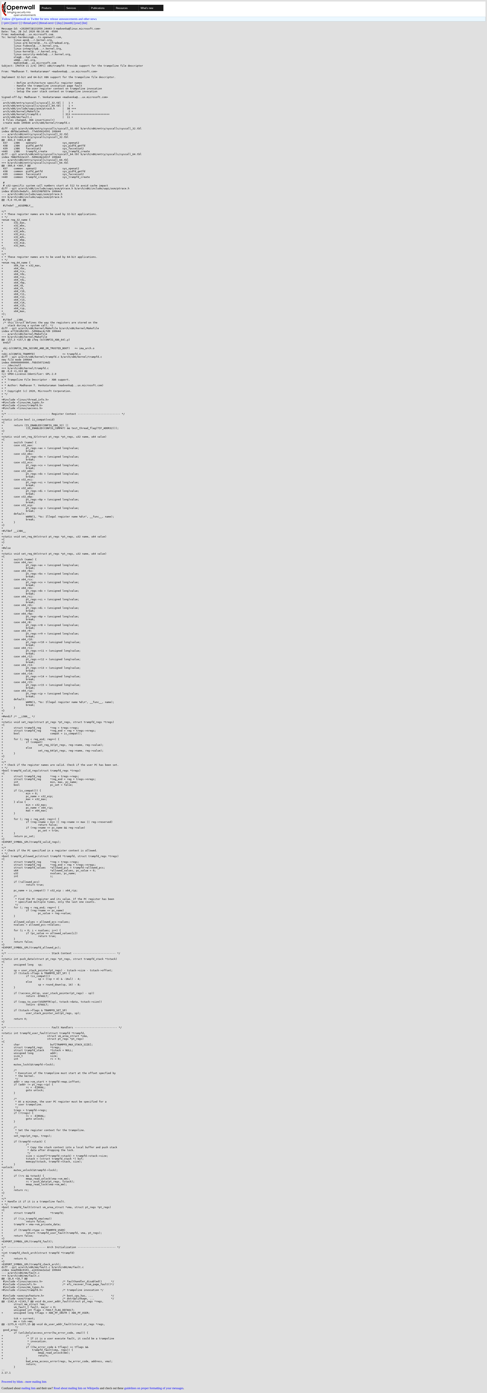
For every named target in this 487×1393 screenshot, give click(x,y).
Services (71, 8)
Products (47, 8)
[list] (84, 23)
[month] (68, 23)
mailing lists (28, 1388)
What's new (147, 8)
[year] (77, 23)
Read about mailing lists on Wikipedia (76, 1388)
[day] (60, 23)
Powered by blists (12, 1381)
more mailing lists (35, 1381)
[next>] (15, 23)
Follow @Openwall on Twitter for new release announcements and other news (49, 19)
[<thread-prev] (29, 23)
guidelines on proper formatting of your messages (153, 1388)
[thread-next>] (47, 23)
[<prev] (6, 23)
